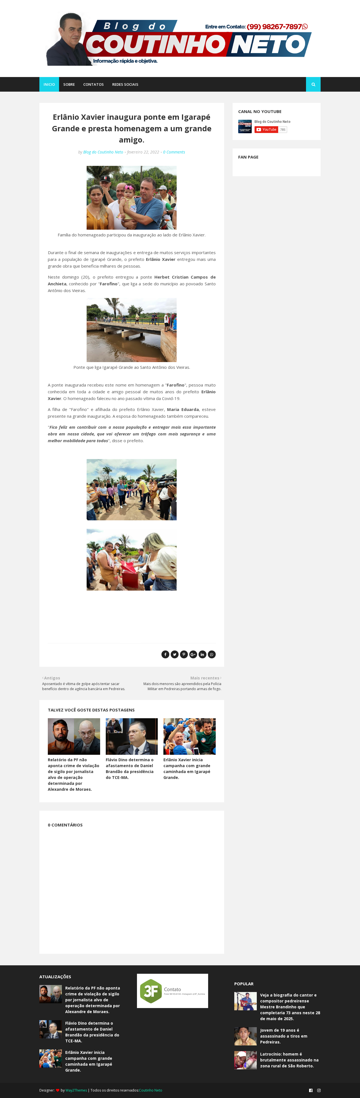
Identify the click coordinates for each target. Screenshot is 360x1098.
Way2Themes (76, 1090)
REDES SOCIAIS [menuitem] (125, 84)
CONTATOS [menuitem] (93, 84)
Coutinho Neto (150, 1090)
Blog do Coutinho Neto (103, 152)
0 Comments (174, 152)
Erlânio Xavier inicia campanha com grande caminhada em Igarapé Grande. (88, 1061)
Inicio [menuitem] (49, 84)
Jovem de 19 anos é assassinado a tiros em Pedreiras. (283, 1036)
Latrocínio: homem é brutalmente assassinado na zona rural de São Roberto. (289, 1059)
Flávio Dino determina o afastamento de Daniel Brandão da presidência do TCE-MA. (92, 1031)
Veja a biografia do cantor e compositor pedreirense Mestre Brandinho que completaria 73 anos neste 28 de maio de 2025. (290, 1006)
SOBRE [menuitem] (69, 84)
